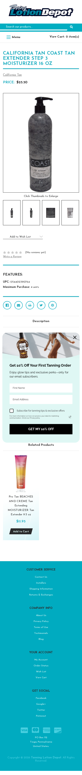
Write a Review (12, 256)
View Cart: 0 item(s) (64, 36)
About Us (41, 615)
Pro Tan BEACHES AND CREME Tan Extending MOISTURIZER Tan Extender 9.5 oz (21, 505)
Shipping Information (41, 589)
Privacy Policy (41, 621)
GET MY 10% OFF (41, 429)
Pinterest (41, 716)
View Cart (41, 677)
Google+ (41, 704)
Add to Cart (21, 531)
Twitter (41, 710)
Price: (9, 82)
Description (41, 321)
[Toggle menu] (8, 37)
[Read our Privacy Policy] (70, 417)
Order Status (41, 666)
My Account (41, 660)
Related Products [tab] (41, 445)
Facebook (41, 698)
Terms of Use (41, 627)
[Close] (75, 337)
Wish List (41, 671)
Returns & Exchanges (41, 595)
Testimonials (41, 633)
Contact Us (41, 577)
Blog (41, 639)
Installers (41, 583)
